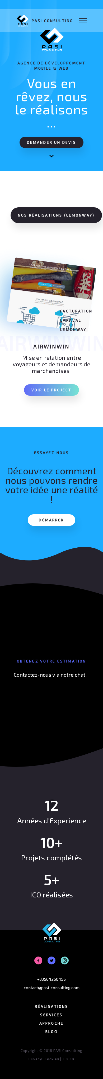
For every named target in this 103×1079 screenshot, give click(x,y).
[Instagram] (65, 960)
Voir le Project (51, 390)
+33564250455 (51, 979)
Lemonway (73, 329)
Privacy (35, 1059)
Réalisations (51, 1006)
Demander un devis (51, 142)
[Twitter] (51, 960)
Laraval (70, 320)
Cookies (52, 1059)
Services (51, 1015)
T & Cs (68, 1059)
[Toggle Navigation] (83, 21)
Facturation (76, 311)
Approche (51, 1023)
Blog (51, 1031)
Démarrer (51, 520)
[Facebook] (38, 960)
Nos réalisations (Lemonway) (56, 215)
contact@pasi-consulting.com (51, 987)
